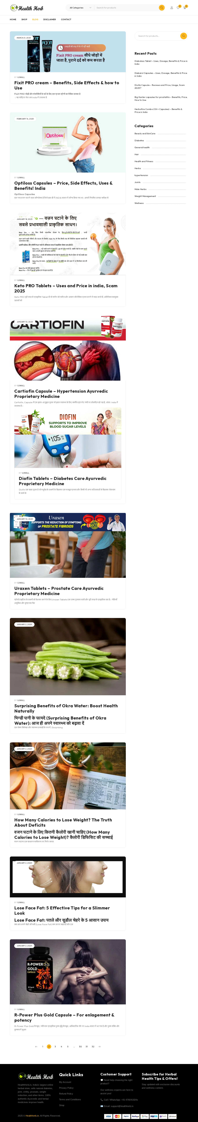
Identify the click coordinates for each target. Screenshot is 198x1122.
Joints (137, 182)
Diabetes (139, 140)
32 (93, 1046)
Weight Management (145, 196)
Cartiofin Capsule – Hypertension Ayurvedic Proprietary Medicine (61, 393)
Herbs (138, 168)
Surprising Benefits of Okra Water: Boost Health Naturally (66, 708)
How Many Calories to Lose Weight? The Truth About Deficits (63, 822)
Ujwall (21, 77)
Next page (99, 1046)
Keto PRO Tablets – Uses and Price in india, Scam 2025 (66, 288)
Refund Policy (66, 1093)
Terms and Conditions (70, 1099)
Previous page (36, 1046)
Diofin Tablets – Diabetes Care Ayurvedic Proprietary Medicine (63, 481)
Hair (137, 154)
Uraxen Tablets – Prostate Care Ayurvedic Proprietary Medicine (59, 591)
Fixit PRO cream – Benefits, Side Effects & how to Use (66, 85)
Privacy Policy (66, 1088)
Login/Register (172, 7)
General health (142, 147)
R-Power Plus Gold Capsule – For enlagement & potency (64, 1017)
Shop (61, 1105)
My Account (65, 1082)
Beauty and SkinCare (145, 133)
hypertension (141, 175)
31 (87, 1046)
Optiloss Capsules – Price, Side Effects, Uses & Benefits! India (63, 185)
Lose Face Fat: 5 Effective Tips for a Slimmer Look (62, 910)
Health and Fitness (144, 161)
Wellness (139, 203)
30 (80, 1046)
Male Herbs (140, 189)
